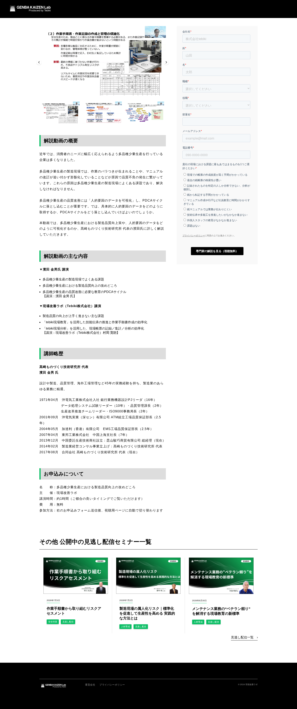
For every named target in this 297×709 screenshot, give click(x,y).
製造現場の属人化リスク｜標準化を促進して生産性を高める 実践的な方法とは (147, 613)
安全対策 (52, 621)
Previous (39, 62)
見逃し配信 (68, 621)
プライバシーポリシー (112, 684)
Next (166, 62)
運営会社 (90, 684)
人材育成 (125, 626)
